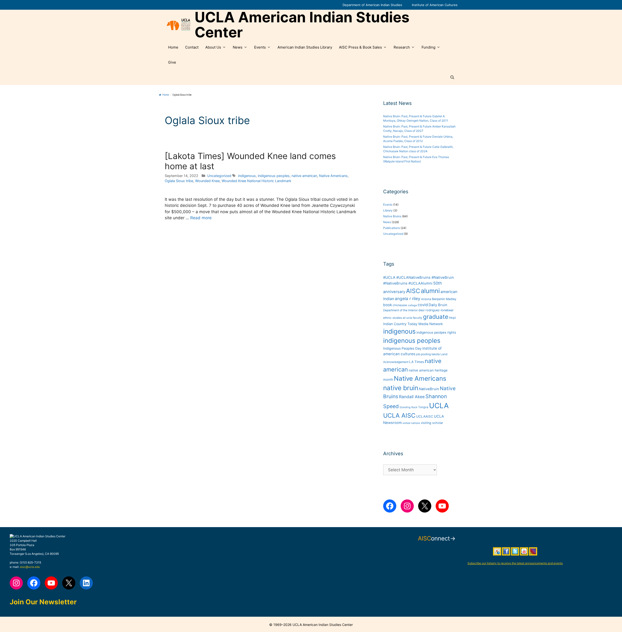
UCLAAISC (424, 416)
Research (402, 47)
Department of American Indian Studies (372, 5)
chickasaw (400, 305)
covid (423, 304)
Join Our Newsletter (43, 602)
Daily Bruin (438, 305)
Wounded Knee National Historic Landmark (256, 181)
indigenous (247, 176)
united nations (411, 423)
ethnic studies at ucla (397, 318)
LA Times (416, 362)
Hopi (452, 318)
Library (388, 210)
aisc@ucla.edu (30, 567)
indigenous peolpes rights (436, 332)
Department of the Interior (400, 310)
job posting (423, 354)
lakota (436, 354)
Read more (201, 217)
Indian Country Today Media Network (413, 324)
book (387, 305)
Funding (428, 47)
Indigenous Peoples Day (402, 348)
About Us (213, 47)
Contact (192, 47)
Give (172, 62)
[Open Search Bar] (452, 77)
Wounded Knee (207, 181)
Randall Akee (412, 396)
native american (304, 176)
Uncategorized (219, 176)
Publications (391, 228)
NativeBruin (429, 389)
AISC (413, 291)
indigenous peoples (274, 176)
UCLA (439, 405)
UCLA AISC (399, 415)
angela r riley (407, 298)
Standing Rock (408, 407)
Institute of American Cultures (435, 5)
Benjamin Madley (444, 299)
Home (173, 47)
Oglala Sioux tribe (179, 181)
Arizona (426, 299)
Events (260, 47)
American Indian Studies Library (304, 47)
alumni (430, 291)
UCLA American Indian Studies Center (302, 25)
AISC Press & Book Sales (360, 47)
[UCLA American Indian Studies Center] (178, 24)
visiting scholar (432, 423)
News (237, 47)
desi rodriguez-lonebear (436, 310)
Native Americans (333, 176)
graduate (435, 316)
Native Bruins (392, 216)
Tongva (423, 407)
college (412, 305)
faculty (417, 318)
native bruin (400, 388)
